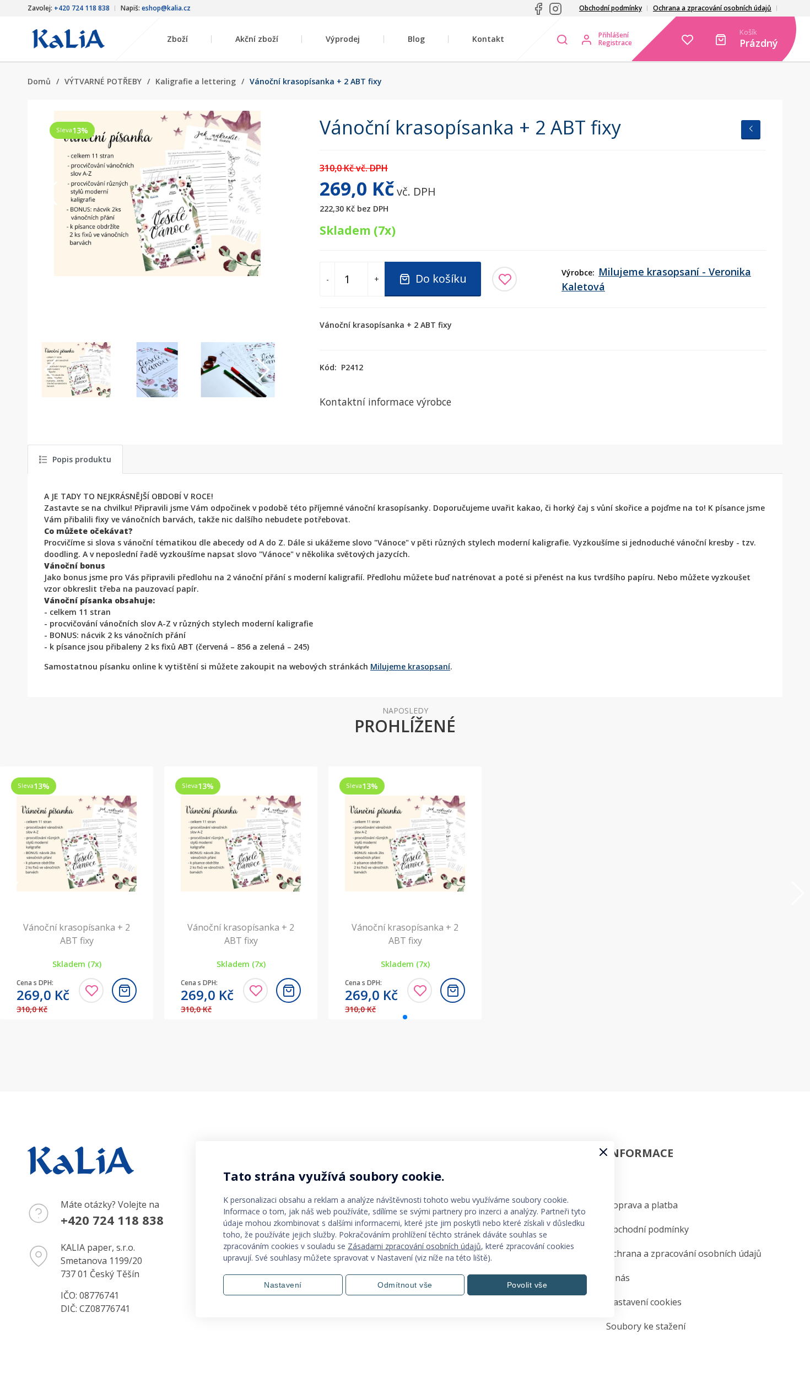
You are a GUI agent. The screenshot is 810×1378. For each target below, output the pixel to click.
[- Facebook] (538, 8)
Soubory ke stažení (645, 1326)
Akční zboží (256, 39)
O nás (618, 1278)
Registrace (615, 43)
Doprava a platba (642, 1205)
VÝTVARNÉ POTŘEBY (103, 81)
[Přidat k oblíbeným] (504, 279)
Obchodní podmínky (610, 8)
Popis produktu (81, 459)
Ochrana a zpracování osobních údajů (712, 8)
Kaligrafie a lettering (195, 81)
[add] (124, 990)
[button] (262, 193)
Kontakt (488, 39)
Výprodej (343, 39)
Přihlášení (613, 35)
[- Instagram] (555, 8)
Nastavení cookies (644, 1302)
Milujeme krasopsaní (410, 666)
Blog (416, 39)
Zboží (177, 39)
